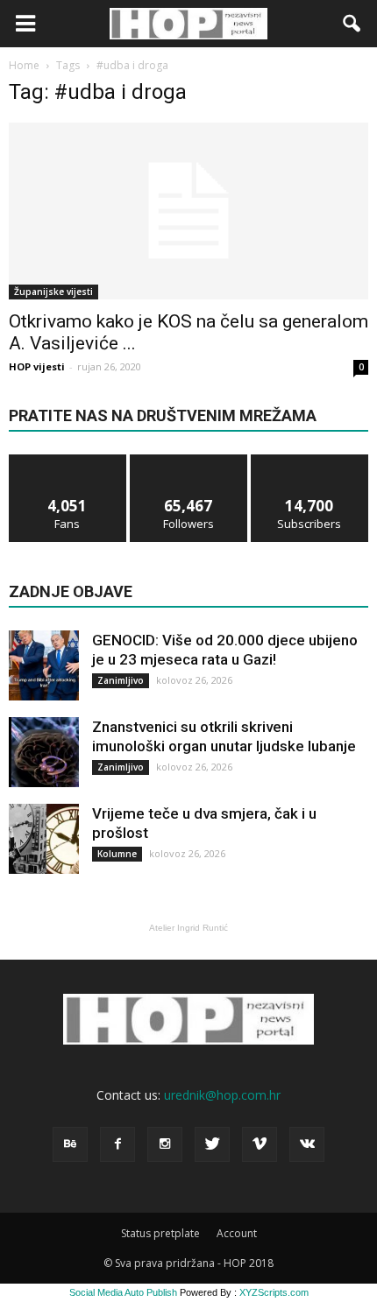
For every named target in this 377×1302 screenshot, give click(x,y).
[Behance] (70, 1144)
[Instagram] (164, 1144)
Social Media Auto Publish (123, 1292)
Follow (189, 461)
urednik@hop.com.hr (222, 1095)
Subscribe (309, 461)
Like (68, 461)
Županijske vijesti (53, 291)
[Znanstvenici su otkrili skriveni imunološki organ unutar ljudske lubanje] (44, 752)
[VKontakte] (306, 1144)
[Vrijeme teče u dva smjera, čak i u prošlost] (44, 839)
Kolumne (117, 854)
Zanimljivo (120, 680)
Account (237, 1233)
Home (24, 65)
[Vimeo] (259, 1144)
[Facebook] (117, 1144)
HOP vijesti (37, 366)
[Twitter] (212, 1144)
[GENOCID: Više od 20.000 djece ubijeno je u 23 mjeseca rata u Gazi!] (44, 665)
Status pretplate (160, 1233)
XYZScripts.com (274, 1292)
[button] (352, 23)
